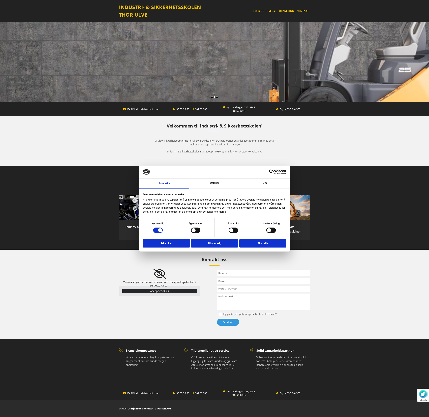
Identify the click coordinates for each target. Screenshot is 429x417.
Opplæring (286, 11)
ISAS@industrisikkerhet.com (143, 109)
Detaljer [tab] (214, 183)
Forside (258, 11)
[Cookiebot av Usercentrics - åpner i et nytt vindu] (271, 171)
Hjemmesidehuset (142, 408)
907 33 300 (201, 109)
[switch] (195, 230)
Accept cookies (159, 291)
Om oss (271, 11)
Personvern (164, 408)
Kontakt (303, 11)
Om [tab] (265, 183)
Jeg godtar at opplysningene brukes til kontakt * (250, 314)
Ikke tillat (166, 243)
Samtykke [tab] (164, 183)
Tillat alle (263, 243)
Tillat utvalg (214, 243)
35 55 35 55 (182, 109)
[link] (159, 274)
